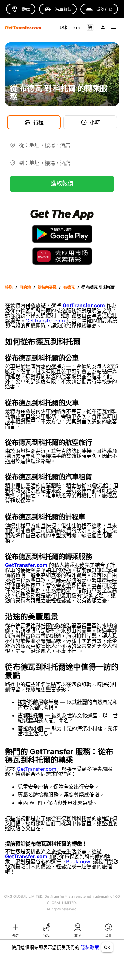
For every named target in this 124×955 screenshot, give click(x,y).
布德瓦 (69, 287)
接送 (9, 287)
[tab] (15, 929)
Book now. (78, 861)
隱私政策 (90, 947)
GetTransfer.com (45, 320)
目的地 (25, 287)
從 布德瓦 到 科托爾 (98, 287)
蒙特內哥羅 (47, 287)
